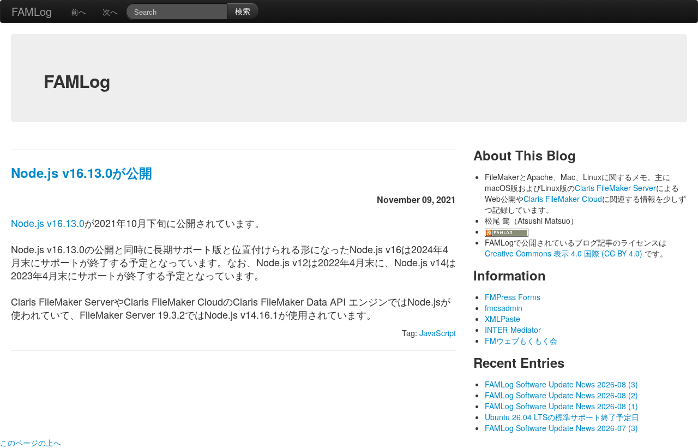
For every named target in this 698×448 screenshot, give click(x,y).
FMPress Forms (512, 296)
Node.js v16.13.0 (48, 223)
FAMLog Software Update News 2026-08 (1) (561, 406)
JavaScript (437, 332)
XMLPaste (502, 318)
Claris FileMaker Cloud (563, 198)
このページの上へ (30, 442)
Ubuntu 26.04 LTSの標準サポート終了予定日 (562, 416)
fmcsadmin (503, 307)
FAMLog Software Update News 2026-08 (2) (561, 395)
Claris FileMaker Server (615, 187)
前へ (78, 11)
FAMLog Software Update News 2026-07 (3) (561, 427)
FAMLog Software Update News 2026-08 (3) (561, 384)
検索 (242, 10)
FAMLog (31, 11)
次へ (110, 11)
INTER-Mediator (513, 329)
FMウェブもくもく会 (521, 340)
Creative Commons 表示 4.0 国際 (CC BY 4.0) (565, 253)
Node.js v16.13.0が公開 (81, 172)
